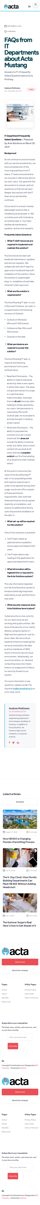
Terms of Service (31, 998)
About (4, 994)
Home (4, 990)
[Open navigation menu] (35, 4)
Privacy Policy (30, 990)
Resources (6, 1002)
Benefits (5, 998)
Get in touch (20, 962)
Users (31, 89)
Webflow (23, 1068)
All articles (20, 802)
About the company (20, 970)
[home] (10, 6)
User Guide (29, 994)
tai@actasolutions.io (23, 688)
